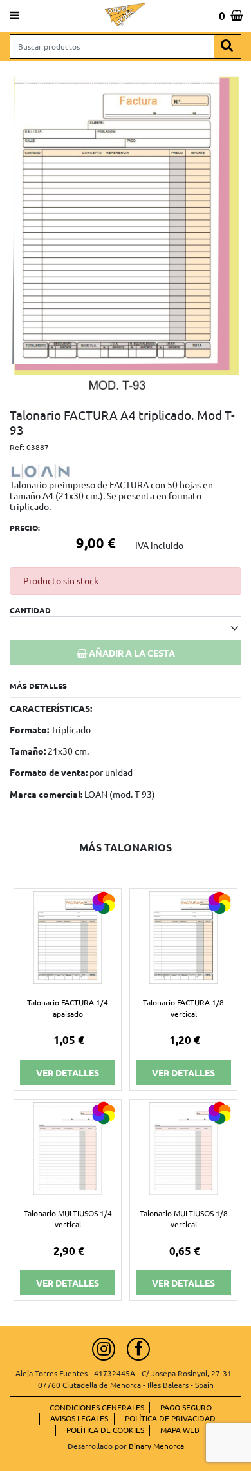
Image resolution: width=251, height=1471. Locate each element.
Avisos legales (79, 1418)
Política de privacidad (170, 1418)
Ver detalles (67, 1072)
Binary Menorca (156, 1446)
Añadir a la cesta (131, 652)
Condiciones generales (97, 1407)
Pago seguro (186, 1407)
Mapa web (180, 1430)
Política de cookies (105, 1430)
